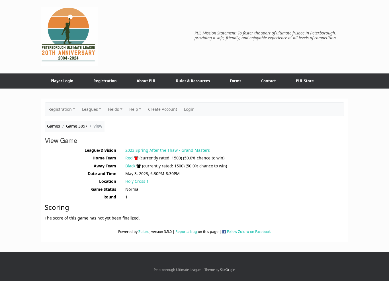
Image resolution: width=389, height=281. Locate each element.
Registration (105, 80)
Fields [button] (113, 109)
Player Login (62, 80)
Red (129, 158)
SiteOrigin (227, 270)
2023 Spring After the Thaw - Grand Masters (167, 150)
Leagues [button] (90, 109)
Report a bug (186, 231)
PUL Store (305, 80)
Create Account (162, 109)
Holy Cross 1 (137, 181)
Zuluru (144, 231)
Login (189, 109)
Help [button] (133, 109)
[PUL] (69, 36)
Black (130, 166)
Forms (235, 80)
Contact (268, 80)
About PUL (146, 80)
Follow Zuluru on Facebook (249, 231)
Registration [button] (60, 109)
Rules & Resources (193, 80)
